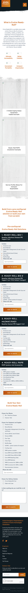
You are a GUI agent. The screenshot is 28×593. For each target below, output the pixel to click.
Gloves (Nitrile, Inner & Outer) (12, 433)
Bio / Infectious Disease (11, 415)
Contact (5, 558)
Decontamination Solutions (11, 467)
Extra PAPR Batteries (10, 460)
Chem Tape (7, 440)
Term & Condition (21, 590)
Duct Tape (7, 438)
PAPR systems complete (11, 450)
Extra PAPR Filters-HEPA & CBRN (13, 455)
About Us (5, 548)
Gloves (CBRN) (8, 436)
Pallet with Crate (9, 483)
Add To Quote (11, 507)
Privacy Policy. (13, 590)
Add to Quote (12, 267)
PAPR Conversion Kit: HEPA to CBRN (14, 465)
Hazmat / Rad (8, 417)
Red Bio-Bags (8, 443)
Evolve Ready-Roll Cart (10, 481)
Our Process (5, 561)
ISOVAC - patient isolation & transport (14, 445)
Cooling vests (8, 448)
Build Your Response (7, 553)
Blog (4, 556)
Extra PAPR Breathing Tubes (11, 457)
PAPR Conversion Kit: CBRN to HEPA (14, 462)
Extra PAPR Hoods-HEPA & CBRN (13, 453)
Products (5, 551)
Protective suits (9, 424)
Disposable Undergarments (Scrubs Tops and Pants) (15, 430)
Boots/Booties (8, 427)
